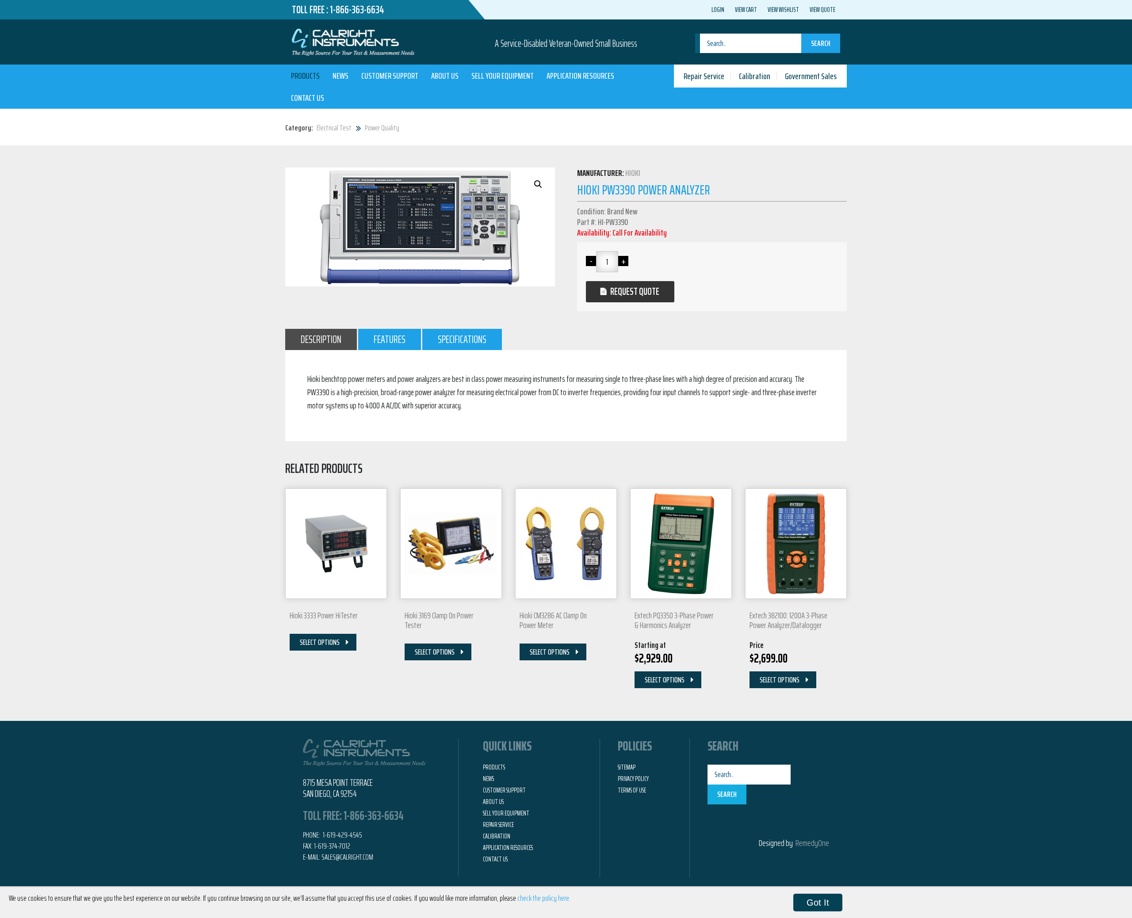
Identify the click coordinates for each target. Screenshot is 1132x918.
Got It (818, 902)
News (340, 76)
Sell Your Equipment (502, 76)
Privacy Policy (633, 778)
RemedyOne (812, 843)
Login (717, 9)
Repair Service (704, 76)
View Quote (822, 9)
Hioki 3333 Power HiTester (324, 615)
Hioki (632, 173)
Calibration (754, 76)
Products (305, 76)
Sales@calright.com (347, 857)
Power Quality (382, 128)
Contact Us (307, 98)
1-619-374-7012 (332, 846)
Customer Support (389, 76)
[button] (538, 184)
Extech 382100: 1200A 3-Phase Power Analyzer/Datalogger (788, 620)
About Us (445, 76)
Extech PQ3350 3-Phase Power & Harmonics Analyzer (674, 620)
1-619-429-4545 (341, 835)
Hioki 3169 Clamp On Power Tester (439, 620)
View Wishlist (783, 9)
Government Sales (811, 76)
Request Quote (634, 291)
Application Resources (580, 76)
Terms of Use (632, 790)
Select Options (320, 642)
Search (820, 43)
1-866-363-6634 (357, 9)
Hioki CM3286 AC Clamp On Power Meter (553, 620)
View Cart (746, 9)
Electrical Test (334, 128)
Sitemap (626, 767)
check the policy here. (543, 898)
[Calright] (353, 41)
